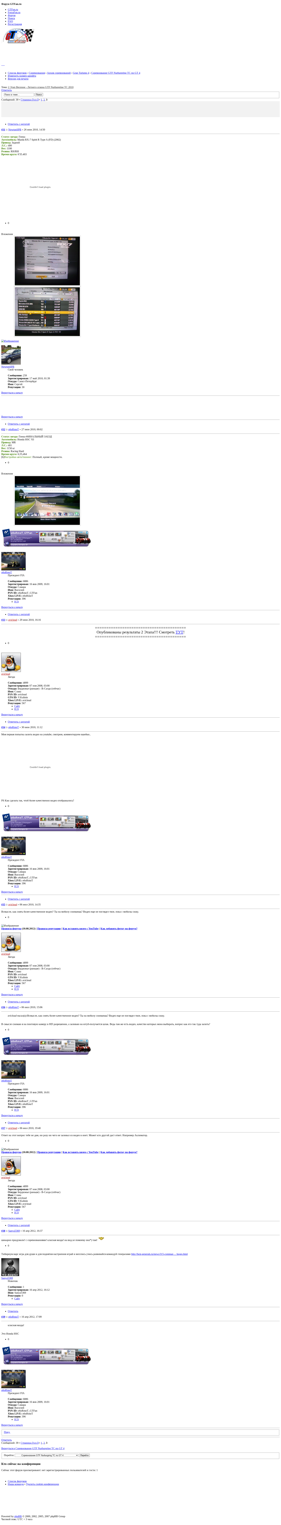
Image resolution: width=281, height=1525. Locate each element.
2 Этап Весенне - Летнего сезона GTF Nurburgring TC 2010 (41, 87)
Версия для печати (18, 78)
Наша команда (16, 1484)
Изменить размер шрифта (22, 75)
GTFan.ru (13, 9)
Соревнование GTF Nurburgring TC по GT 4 (115, 72)
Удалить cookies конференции (42, 1484)
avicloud (12, 619)
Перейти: (9, 1455)
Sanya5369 (14, 1230)
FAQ (10, 21)
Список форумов (17, 72)
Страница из (30, 99)
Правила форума (11, 928)
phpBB (18, 1516)
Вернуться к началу (12, 392)
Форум (11, 15)
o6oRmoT (13, 429)
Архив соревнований (59, 72)
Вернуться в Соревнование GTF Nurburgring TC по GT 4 (32, 1448)
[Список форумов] (19, 42)
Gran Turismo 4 (81, 72)
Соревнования (37, 72)
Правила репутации (49, 928)
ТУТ (179, 632)
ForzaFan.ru (14, 12)
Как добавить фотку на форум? (118, 928)
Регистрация (15, 24)
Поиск (11, 18)
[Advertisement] (140, 52)
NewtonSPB (14, 129)
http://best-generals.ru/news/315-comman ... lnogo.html (159, 1254)
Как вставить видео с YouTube (81, 928)
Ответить (6, 90)
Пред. (7, 1432)
